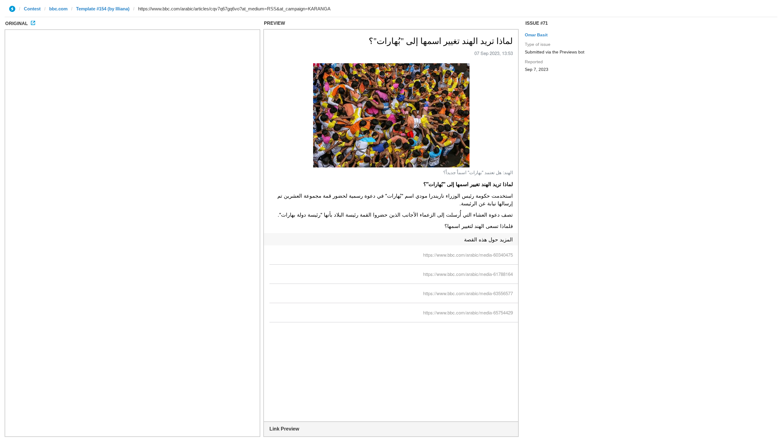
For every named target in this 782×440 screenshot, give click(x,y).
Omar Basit (536, 34)
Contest (32, 8)
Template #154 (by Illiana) (103, 8)
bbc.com (58, 8)
